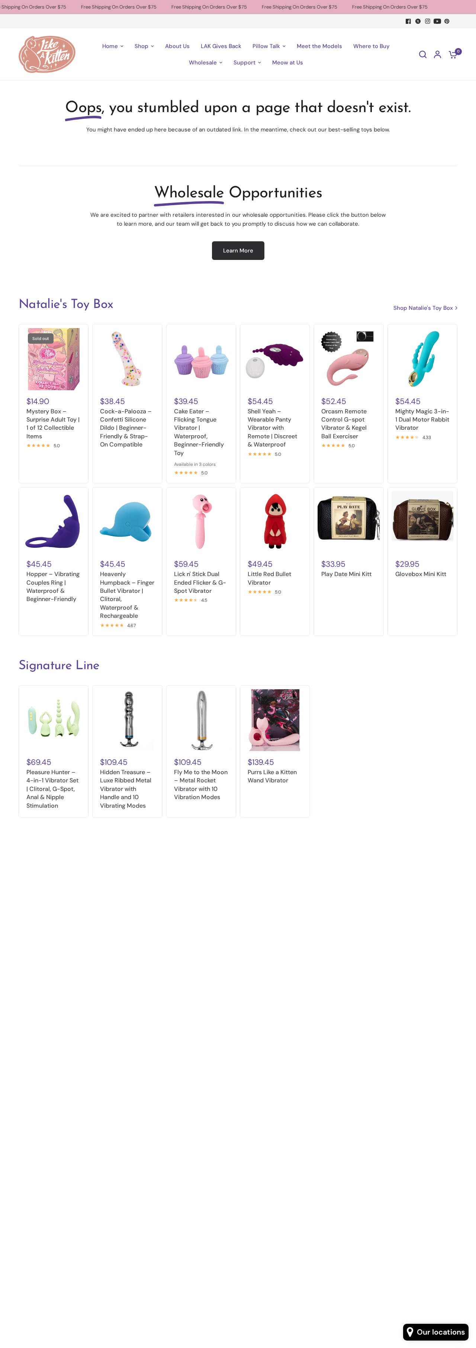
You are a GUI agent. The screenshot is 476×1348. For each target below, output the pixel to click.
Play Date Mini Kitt (346, 574)
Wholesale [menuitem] (203, 62)
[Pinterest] (447, 21)
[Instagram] (427, 21)
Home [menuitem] (110, 46)
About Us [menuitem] (177, 46)
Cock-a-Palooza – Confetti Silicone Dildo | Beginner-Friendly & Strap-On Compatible (126, 428)
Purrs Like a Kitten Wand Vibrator (272, 776)
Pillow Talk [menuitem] (266, 46)
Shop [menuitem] (141, 46)
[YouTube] (437, 21)
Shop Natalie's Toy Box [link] (423, 308)
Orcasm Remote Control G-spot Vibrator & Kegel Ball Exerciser (344, 423)
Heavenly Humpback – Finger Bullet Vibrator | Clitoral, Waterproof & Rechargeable (127, 595)
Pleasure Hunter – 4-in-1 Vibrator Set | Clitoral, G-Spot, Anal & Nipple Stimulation (52, 789)
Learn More (238, 250)
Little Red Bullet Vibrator (269, 578)
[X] (418, 21)
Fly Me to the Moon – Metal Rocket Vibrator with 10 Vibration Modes (201, 784)
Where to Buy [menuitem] (371, 46)
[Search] (422, 54)
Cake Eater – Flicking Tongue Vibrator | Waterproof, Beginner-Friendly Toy (199, 432)
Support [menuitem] (244, 62)
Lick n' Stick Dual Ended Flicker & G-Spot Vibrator (200, 582)
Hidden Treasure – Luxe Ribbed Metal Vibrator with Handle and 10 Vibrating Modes (125, 789)
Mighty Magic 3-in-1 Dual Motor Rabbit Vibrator (422, 419)
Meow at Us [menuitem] (287, 62)
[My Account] (437, 54)
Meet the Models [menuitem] (319, 46)
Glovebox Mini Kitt (420, 574)
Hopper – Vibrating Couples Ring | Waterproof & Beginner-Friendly (53, 586)
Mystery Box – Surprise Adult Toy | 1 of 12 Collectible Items (53, 423)
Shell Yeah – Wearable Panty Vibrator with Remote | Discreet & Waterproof (272, 428)
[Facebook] (408, 21)
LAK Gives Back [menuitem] (221, 46)
